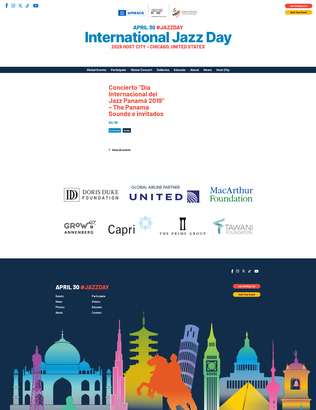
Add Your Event (298, 12)
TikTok (27, 5)
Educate (180, 70)
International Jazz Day (158, 37)
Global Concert (141, 70)
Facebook (6, 5)
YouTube (36, 5)
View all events (121, 149)
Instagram (13, 5)
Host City (223, 70)
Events (60, 296)
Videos (96, 301)
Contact (96, 312)
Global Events (96, 70)
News (208, 70)
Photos (60, 307)
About (194, 70)
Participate (118, 70)
